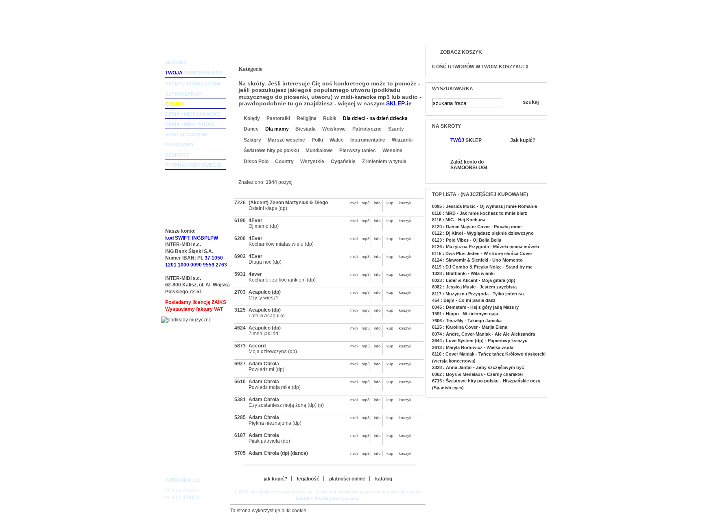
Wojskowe (334, 129)
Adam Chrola (264, 364)
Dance (251, 129)
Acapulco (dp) (265, 292)
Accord (257, 346)
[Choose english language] (514, 31)
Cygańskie (343, 161)
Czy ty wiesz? (264, 298)
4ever (255, 274)
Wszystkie (312, 161)
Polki (317, 140)
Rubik (329, 118)
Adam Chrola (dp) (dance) (278, 453)
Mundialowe (319, 150)
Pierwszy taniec (357, 150)
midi (354, 203)
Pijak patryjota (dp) (269, 441)
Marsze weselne (286, 140)
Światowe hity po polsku (271, 150)
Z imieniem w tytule (384, 161)
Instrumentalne (367, 140)
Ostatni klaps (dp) (268, 208)
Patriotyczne (367, 129)
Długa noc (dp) (265, 262)
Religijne (307, 118)
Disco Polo (256, 161)
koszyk (403, 203)
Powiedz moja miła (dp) (275, 387)
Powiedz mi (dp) (266, 369)
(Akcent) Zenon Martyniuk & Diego (288, 202)
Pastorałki (278, 118)
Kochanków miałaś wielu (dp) (281, 244)
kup (389, 203)
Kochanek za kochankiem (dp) (282, 280)
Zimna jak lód (263, 333)
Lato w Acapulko (267, 316)
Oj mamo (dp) (264, 226)
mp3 (366, 203)
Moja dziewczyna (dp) (273, 351)
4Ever (255, 220)
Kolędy (252, 118)
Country (284, 161)
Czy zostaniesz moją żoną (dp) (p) (286, 405)
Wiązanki (402, 140)
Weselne (392, 150)
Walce (337, 140)
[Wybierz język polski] (530, 31)
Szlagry (252, 140)
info (377, 203)
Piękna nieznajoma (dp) (275, 423)
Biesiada (305, 129)
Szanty (396, 129)
